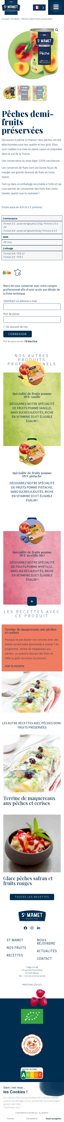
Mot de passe (11, 314)
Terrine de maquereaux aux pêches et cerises (29, 800)
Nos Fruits (16, 947)
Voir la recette (14, 666)
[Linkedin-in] (38, 928)
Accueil (5, 18)
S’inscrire (31, 341)
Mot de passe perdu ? (14, 341)
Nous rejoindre (46, 942)
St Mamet (15, 940)
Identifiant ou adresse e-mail (20, 301)
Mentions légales (32, 984)
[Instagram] (32, 928)
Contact (44, 958)
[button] (57, 30)
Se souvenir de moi (16, 326)
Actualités (47, 951)
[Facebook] (25, 928)
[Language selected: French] (39, 7)
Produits (15, 18)
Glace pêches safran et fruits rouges (28, 880)
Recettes (15, 955)
